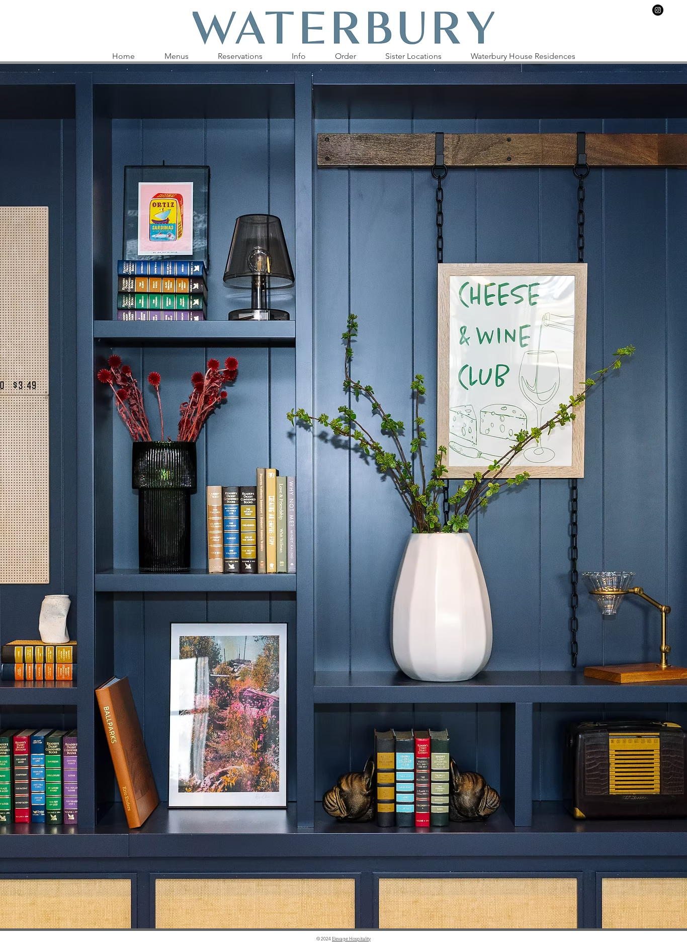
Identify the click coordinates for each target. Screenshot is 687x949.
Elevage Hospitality (351, 938)
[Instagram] (657, 10)
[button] (176, 56)
